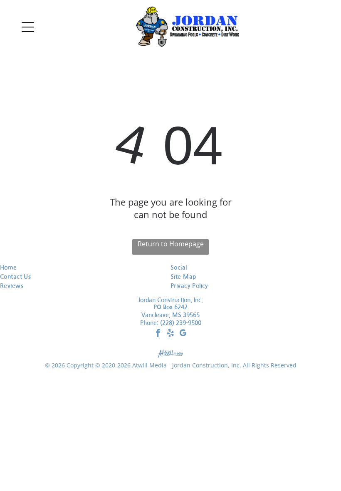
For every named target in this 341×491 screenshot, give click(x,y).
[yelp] (170, 334)
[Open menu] (28, 27)
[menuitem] (68, 267)
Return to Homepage (171, 243)
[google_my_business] (183, 334)
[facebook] (158, 334)
